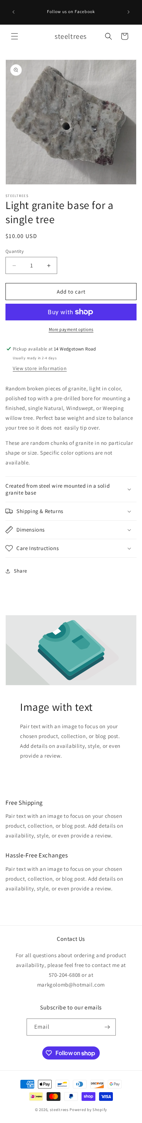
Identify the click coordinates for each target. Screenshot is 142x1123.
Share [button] (20, 570)
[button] (15, 36)
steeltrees (59, 1109)
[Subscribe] (107, 1027)
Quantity (14, 251)
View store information (40, 368)
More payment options (71, 329)
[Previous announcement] (13, 12)
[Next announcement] (129, 12)
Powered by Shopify (88, 1109)
